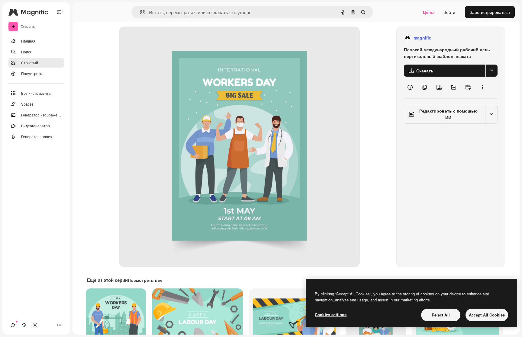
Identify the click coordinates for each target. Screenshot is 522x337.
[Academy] (24, 325)
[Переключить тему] (35, 325)
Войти (449, 12)
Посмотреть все (145, 280)
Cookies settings (330, 314)
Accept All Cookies (487, 315)
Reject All (441, 315)
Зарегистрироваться (490, 12)
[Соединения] (13, 325)
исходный (159, 38)
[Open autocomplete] (140, 12)
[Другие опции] (482, 87)
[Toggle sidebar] (59, 12)
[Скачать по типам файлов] (491, 71)
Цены (428, 12)
